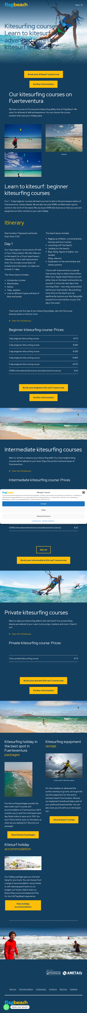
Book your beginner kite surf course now (43, 387)
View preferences (43, 516)
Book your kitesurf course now (43, 74)
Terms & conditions (48, 521)
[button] (83, 492)
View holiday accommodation (23, 905)
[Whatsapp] (6, 1007)
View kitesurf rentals (64, 819)
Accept (43, 504)
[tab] (43, 320)
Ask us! (43, 549)
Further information (43, 84)
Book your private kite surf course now (43, 680)
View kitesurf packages (23, 834)
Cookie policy (36, 521)
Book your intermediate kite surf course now (43, 560)
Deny (43, 510)
